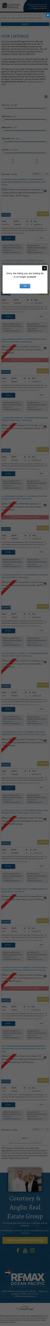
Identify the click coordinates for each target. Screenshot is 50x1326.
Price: (10, 105)
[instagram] (32, 1250)
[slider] (3, 108)
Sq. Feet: (10, 150)
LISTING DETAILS (8, 238)
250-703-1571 (24, 1231)
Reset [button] (13, 161)
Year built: (10, 139)
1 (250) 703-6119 (32, 250)
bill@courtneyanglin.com (34, 252)
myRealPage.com (25, 1309)
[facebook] (18, 1250)
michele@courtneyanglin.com (11, 252)
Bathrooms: (9, 127)
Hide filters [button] (37, 161)
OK (25, 286)
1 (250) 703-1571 (7, 250)
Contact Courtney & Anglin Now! (25, 1240)
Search (25, 24)
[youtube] (25, 1250)
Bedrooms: (9, 116)
